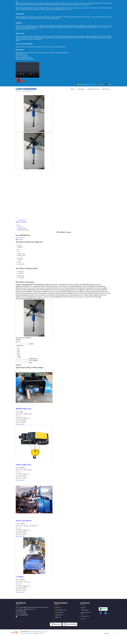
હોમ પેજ (73, 89)
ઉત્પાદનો (19, 226)
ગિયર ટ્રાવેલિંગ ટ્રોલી (60, 610)
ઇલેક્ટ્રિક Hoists (21, 228)
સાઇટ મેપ (83, 618)
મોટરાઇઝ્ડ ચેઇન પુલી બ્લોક (23, 521)
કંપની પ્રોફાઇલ (81, 89)
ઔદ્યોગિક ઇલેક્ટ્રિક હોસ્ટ (23, 409)
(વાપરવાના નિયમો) (43, 631)
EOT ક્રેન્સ (58, 607)
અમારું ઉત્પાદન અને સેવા (93, 89)
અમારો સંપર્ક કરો (106, 89)
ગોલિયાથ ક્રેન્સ (59, 615)
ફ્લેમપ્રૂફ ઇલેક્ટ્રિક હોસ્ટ (23, 465)
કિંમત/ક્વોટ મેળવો (20, 237)
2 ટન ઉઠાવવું (19, 577)
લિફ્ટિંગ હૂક (58, 617)
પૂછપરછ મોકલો (21, 220)
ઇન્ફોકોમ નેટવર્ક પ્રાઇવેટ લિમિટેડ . (27, 633)
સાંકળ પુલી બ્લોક (59, 612)
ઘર (18, 224)
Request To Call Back (21, 222)
